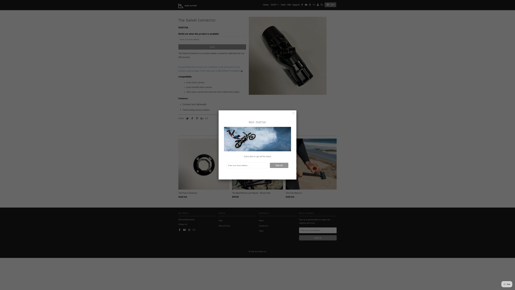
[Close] (293, 113)
